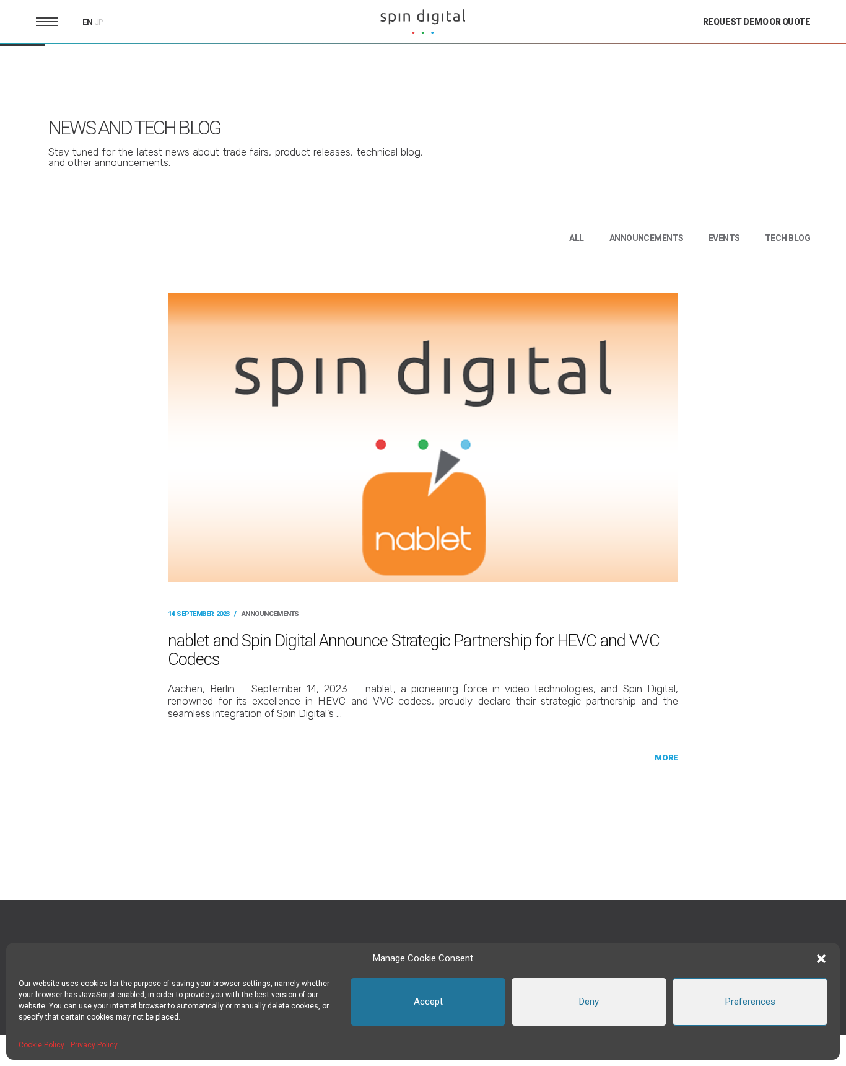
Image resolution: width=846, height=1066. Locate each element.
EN (87, 22)
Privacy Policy (94, 1045)
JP (99, 22)
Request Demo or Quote (756, 21)
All (576, 238)
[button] (821, 959)
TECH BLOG (787, 238)
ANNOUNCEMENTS (646, 238)
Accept (428, 1001)
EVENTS (724, 238)
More (666, 757)
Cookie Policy (41, 1045)
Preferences (750, 1001)
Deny (589, 1001)
